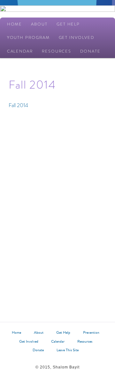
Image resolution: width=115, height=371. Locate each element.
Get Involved (76, 37)
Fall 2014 (18, 105)
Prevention (91, 332)
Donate (90, 51)
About (39, 24)
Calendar (20, 51)
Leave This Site (68, 350)
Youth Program (28, 37)
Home (14, 24)
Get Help (68, 24)
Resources (56, 51)
